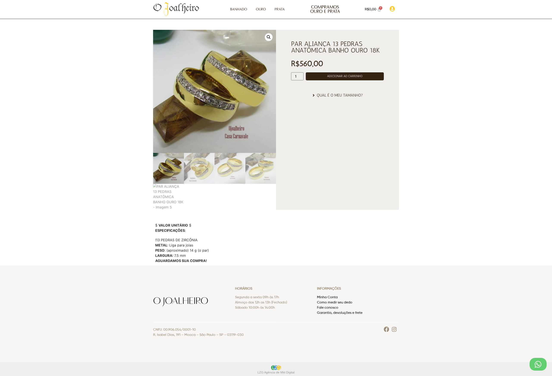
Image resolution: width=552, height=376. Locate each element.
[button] (269, 37)
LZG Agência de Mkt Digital (276, 372)
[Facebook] (386, 329)
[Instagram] (394, 329)
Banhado (238, 9)
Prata (280, 9)
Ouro (261, 9)
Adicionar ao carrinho (344, 76)
